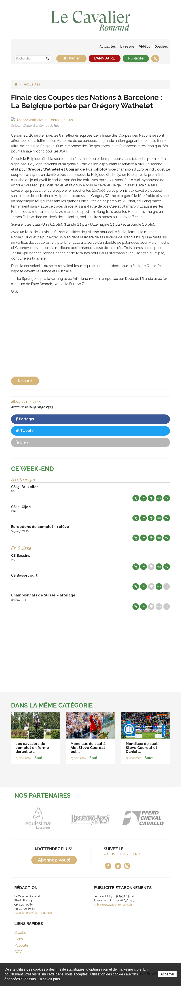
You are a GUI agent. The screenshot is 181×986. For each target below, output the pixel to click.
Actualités (108, 46)
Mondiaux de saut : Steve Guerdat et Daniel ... (142, 748)
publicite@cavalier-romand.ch (113, 904)
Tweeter (27, 431)
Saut (38, 758)
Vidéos (144, 46)
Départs (143, 498)
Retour (25, 380)
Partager (26, 419)
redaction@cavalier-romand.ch (33, 912)
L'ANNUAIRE (104, 58)
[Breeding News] (91, 818)
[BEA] (143, 818)
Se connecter (155, 58)
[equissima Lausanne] (38, 818)
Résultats (151, 498)
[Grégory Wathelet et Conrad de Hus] (42, 120)
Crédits (20, 932)
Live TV (166, 498)
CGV (18, 952)
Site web (135, 498)
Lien (23, 442)
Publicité (135, 58)
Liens (18, 939)
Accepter (167, 974)
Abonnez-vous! (54, 860)
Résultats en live (159, 498)
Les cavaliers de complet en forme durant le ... (32, 748)
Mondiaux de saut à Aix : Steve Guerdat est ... (88, 748)
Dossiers (161, 46)
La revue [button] (127, 46)
